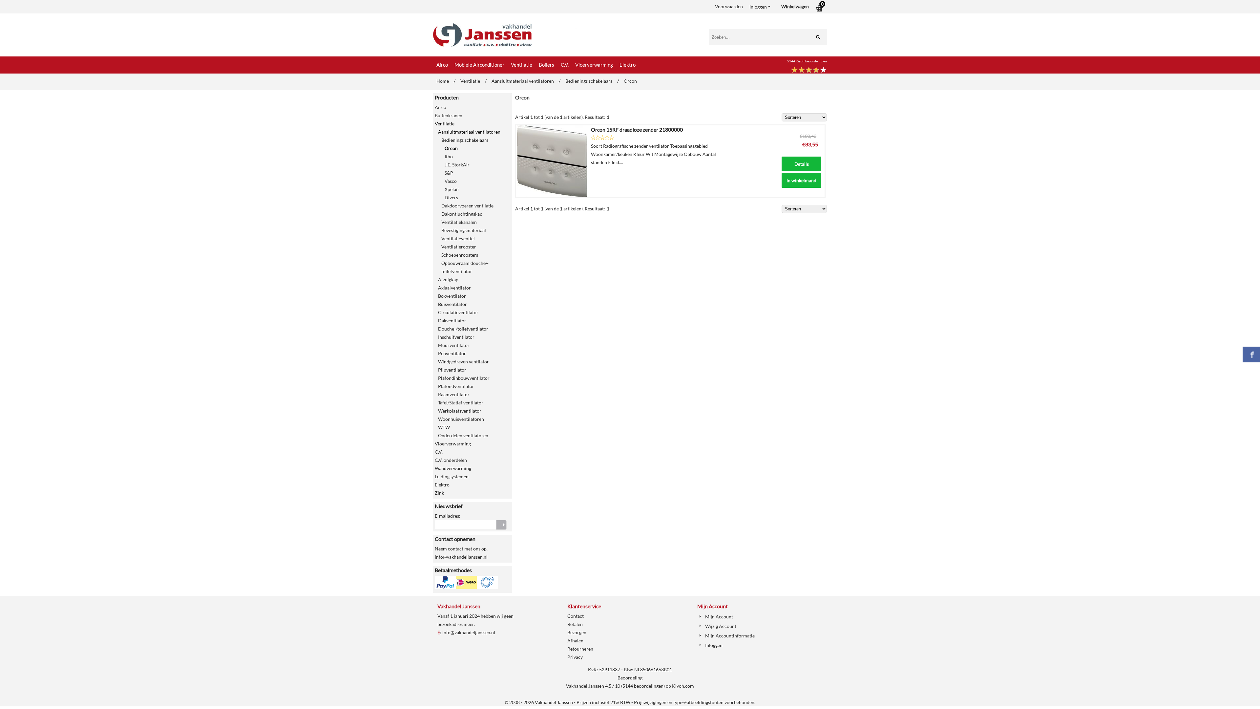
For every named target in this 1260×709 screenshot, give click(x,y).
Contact (575, 616)
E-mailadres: (447, 516)
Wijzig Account (720, 626)
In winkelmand (801, 180)
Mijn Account (719, 616)
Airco (442, 65)
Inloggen (758, 7)
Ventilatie (521, 65)
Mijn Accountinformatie (730, 635)
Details (801, 164)
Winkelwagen (795, 6)
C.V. (565, 65)
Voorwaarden (729, 6)
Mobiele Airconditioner (479, 65)
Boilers (546, 65)
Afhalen (575, 640)
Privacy (575, 657)
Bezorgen (576, 632)
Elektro (628, 65)
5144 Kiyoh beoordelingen (807, 61)
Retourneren (580, 649)
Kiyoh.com (683, 686)
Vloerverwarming (594, 65)
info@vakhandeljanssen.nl (468, 632)
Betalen (575, 624)
